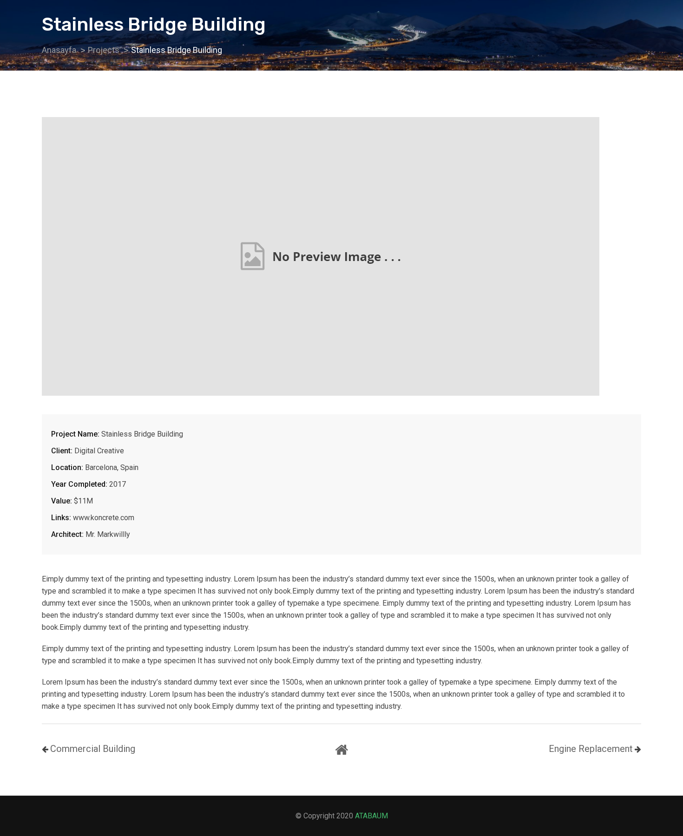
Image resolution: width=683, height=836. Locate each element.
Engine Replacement (591, 748)
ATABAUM (371, 815)
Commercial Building (92, 748)
